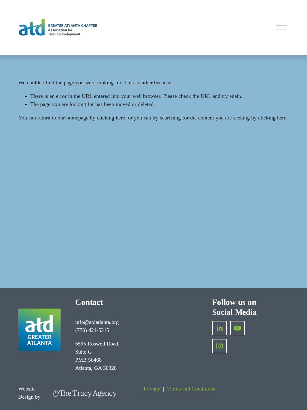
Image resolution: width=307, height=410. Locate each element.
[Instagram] (219, 346)
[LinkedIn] (219, 328)
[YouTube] (237, 328)
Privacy (152, 389)
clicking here (111, 118)
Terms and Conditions (191, 389)
